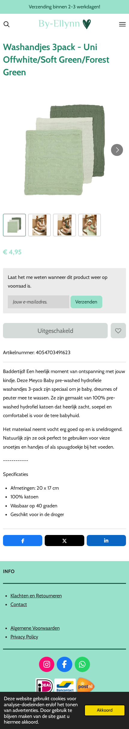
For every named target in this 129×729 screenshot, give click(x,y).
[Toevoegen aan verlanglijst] (118, 330)
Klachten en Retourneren (36, 596)
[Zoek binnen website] (6, 24)
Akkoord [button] (104, 710)
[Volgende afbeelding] (117, 150)
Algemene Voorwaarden (35, 628)
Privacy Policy (24, 637)
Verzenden (86, 302)
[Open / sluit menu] (122, 24)
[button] (14, 225)
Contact (18, 604)
